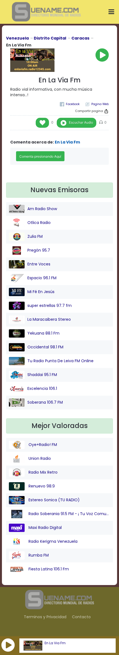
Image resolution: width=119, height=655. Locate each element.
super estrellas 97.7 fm (49, 305)
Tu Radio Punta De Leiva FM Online (60, 361)
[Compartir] (106, 111)
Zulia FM (35, 236)
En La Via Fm (55, 643)
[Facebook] (70, 104)
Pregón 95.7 (38, 250)
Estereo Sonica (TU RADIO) (53, 500)
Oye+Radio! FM (42, 444)
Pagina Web (100, 104)
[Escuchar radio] (102, 55)
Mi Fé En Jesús (41, 291)
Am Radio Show (42, 209)
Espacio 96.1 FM (41, 278)
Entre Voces (38, 264)
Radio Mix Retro (42, 472)
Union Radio (39, 458)
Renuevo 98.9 (41, 486)
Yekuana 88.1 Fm (43, 333)
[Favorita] (42, 123)
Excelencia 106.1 (42, 388)
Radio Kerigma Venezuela (52, 541)
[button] (8, 645)
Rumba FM (38, 555)
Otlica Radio (39, 222)
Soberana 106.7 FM (45, 402)
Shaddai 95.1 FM (42, 374)
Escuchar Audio (81, 122)
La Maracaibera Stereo (49, 319)
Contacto (81, 617)
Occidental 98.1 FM (45, 347)
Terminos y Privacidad (45, 617)
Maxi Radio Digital (44, 527)
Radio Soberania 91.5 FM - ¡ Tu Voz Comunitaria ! (68, 513)
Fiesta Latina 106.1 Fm (48, 569)
